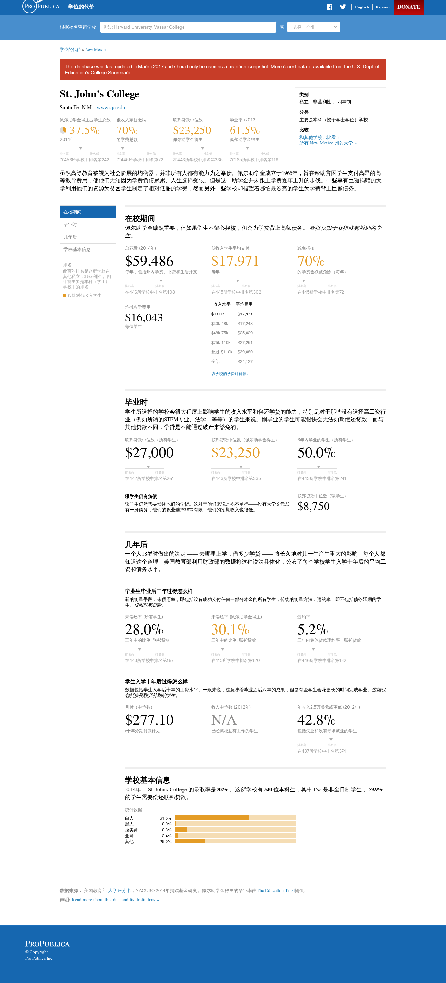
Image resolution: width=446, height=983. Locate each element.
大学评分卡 (119, 890)
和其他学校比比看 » (319, 137)
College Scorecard (110, 72)
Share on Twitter (343, 8)
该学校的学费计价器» (230, 374)
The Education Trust (276, 890)
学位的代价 (81, 6)
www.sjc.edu (111, 107)
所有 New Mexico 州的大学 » (328, 143)
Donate (408, 7)
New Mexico (96, 49)
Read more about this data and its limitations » (115, 899)
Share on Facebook (330, 8)
